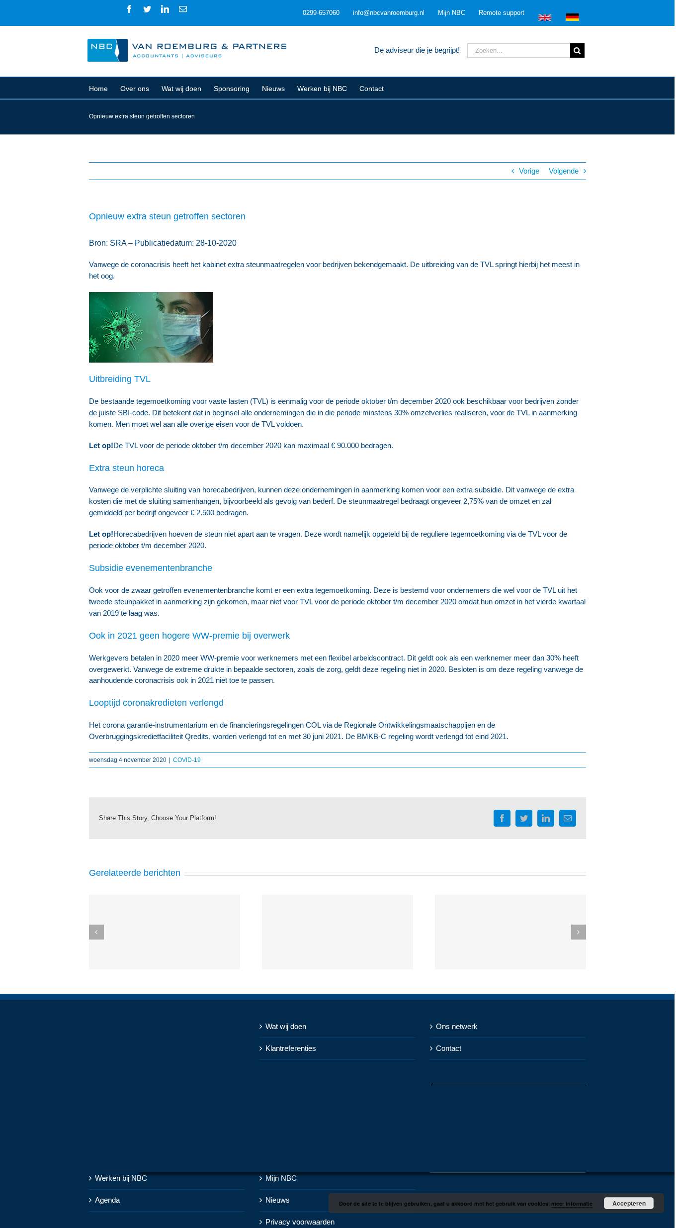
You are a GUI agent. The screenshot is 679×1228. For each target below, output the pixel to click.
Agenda (107, 1200)
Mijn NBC (281, 1178)
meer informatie (572, 1203)
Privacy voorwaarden (300, 1222)
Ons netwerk (457, 1026)
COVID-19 (187, 759)
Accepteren (629, 1203)
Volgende (564, 171)
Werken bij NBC (121, 1178)
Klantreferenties (290, 1048)
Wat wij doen (285, 1026)
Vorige (529, 171)
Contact (448, 1048)
